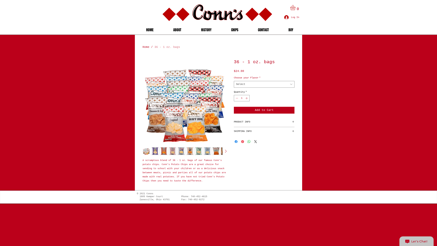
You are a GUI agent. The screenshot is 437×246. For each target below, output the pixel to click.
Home (146, 47)
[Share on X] (255, 142)
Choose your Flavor (247, 77)
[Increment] (247, 98)
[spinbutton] (242, 98)
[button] (296, 7)
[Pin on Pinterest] (243, 142)
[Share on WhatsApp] (249, 142)
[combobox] (264, 84)
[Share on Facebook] (236, 142)
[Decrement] (236, 98)
